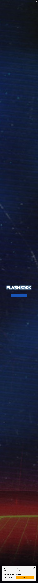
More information (22, 574)
